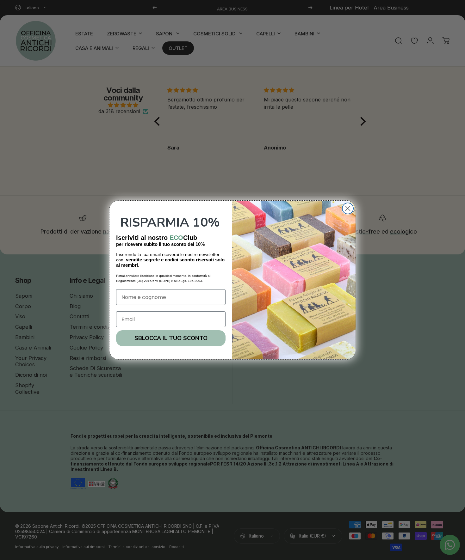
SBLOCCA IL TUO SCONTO (171, 338)
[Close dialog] (347, 208)
